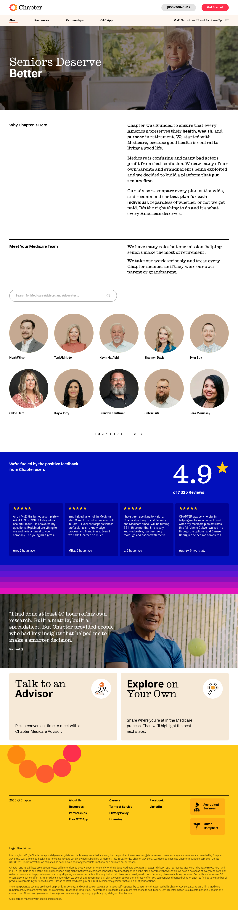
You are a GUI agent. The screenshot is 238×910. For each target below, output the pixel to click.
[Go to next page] (142, 434)
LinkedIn (156, 807)
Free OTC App (78, 819)
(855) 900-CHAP (178, 7)
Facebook (156, 800)
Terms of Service (120, 807)
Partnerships (75, 20)
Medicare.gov (79, 881)
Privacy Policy (118, 813)
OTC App (106, 20)
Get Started (215, 7)
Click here (14, 899)
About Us (75, 800)
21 (135, 433)
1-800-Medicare (100, 881)
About (13, 20)
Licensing (115, 819)
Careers (114, 800)
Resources (41, 20)
